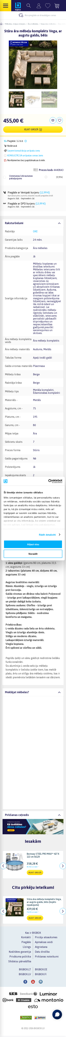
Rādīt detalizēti (47, 534)
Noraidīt (33, 553)
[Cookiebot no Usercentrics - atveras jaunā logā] (48, 481)
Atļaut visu (33, 544)
